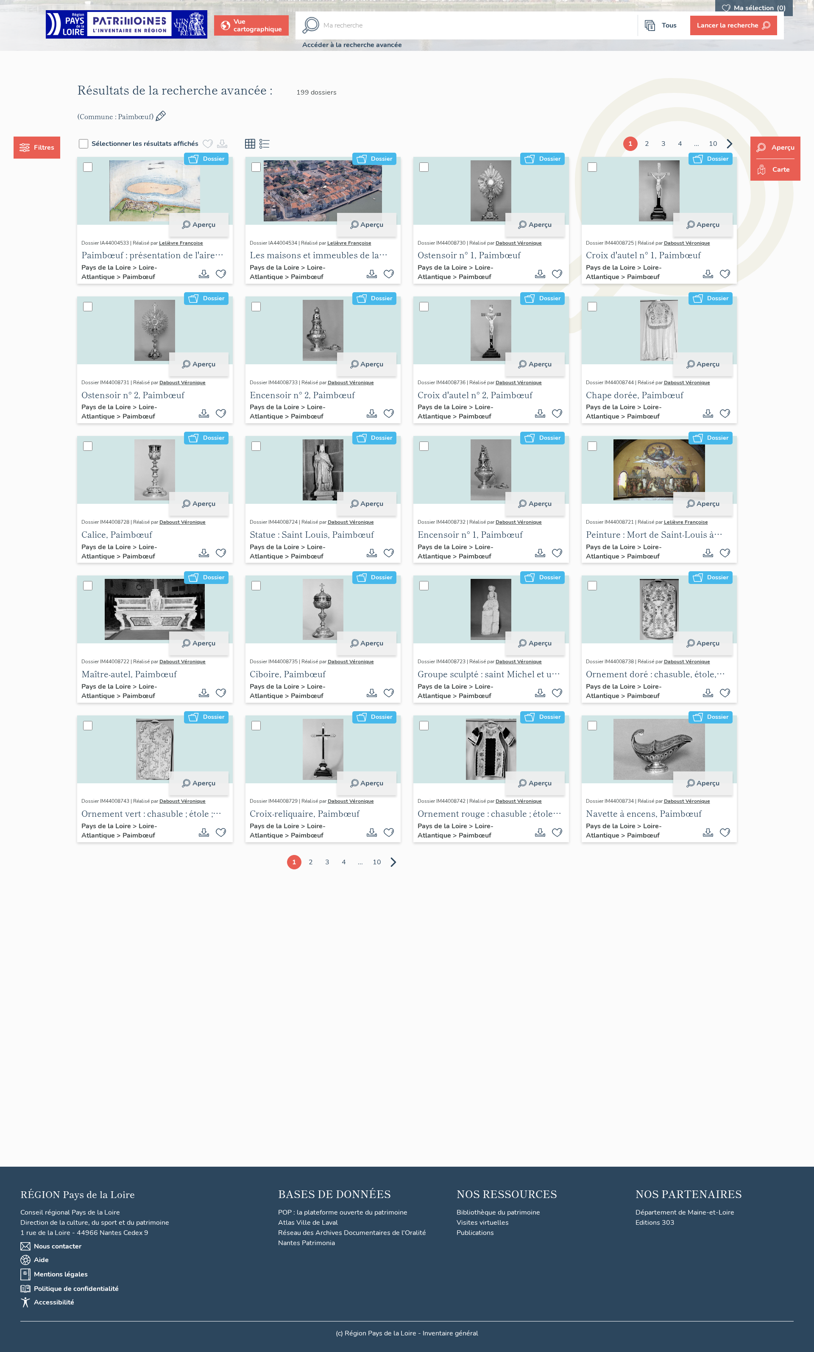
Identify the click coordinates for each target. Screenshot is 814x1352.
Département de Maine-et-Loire (685, 1212)
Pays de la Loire (107, 267)
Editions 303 (655, 1222)
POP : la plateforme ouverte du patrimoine (342, 1212)
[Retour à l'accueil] (126, 25)
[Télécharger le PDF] (204, 273)
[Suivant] (729, 144)
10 (713, 143)
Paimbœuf (139, 277)
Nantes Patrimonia (306, 1243)
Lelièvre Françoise (181, 243)
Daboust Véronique (519, 243)
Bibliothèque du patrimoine (498, 1212)
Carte (781, 169)
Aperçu (203, 224)
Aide (41, 1260)
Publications (475, 1232)
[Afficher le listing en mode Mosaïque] (250, 144)
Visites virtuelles (483, 1222)
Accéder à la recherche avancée (352, 45)
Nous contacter (57, 1246)
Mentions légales (61, 1274)
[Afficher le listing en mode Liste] (264, 144)
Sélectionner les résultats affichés (145, 143)
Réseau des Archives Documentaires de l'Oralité (352, 1232)
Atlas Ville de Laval (308, 1222)
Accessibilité (54, 1302)
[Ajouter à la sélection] (221, 273)
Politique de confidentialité (76, 1288)
